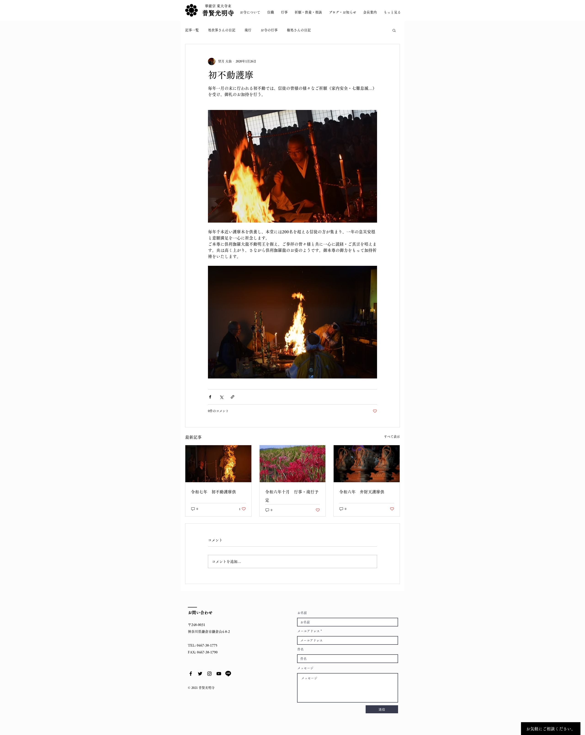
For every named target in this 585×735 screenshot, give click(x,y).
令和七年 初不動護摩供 (213, 492)
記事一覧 (192, 30)
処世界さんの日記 (221, 30)
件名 (300, 649)
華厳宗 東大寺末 (218, 6)
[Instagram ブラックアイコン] (209, 673)
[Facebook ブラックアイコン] (191, 673)
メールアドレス (308, 631)
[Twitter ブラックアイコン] (200, 673)
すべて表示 (392, 436)
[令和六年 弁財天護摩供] (367, 463)
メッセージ (305, 668)
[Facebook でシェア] (210, 397)
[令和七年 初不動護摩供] (218, 463)
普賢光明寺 (218, 13)
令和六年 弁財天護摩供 (361, 492)
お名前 (302, 612)
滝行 (248, 30)
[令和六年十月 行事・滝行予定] (293, 463)
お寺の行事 (269, 30)
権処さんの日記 (299, 30)
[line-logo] (228, 673)
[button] (394, 30)
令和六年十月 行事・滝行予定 (292, 496)
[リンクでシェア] (232, 397)
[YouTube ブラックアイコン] (219, 673)
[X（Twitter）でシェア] (221, 397)
